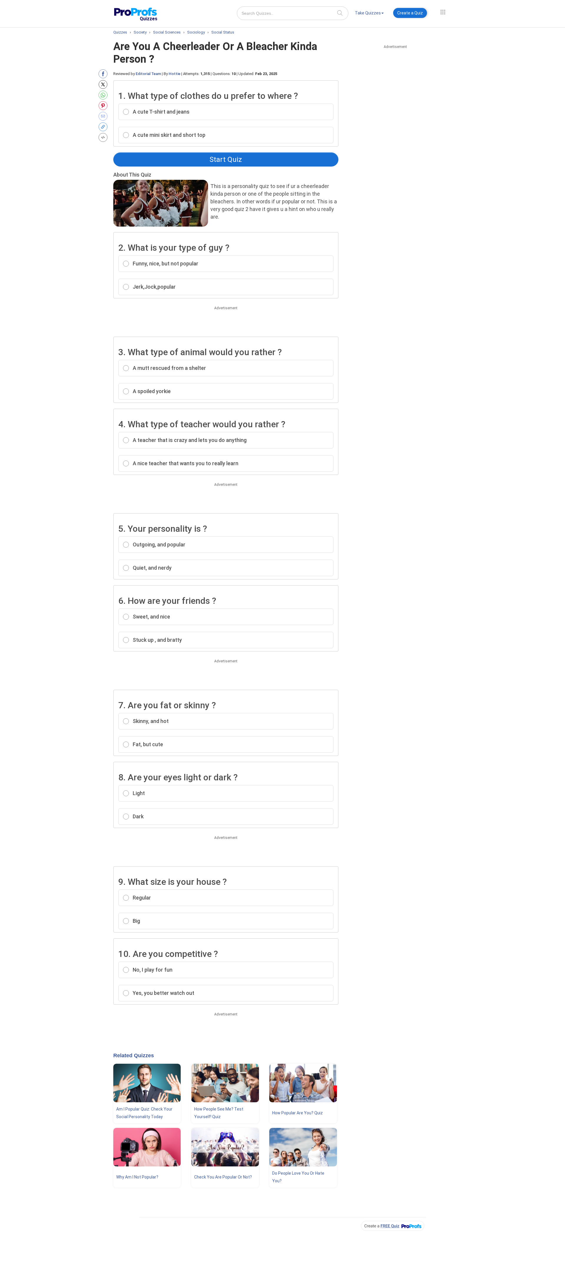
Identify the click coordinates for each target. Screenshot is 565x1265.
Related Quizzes (133, 1055)
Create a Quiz (410, 13)
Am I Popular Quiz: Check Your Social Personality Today (144, 1113)
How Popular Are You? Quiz (297, 1113)
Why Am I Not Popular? (137, 1177)
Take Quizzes (368, 13)
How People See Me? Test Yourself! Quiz (218, 1113)
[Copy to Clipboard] (104, 127)
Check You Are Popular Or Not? (223, 1177)
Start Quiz (226, 159)
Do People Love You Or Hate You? (298, 1177)
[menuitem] (369, 14)
